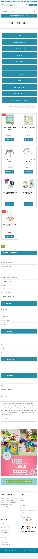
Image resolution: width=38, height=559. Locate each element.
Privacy (22, 503)
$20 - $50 (5, 313)
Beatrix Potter (4, 393)
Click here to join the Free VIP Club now (19, 481)
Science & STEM (19, 74)
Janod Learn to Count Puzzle (28, 160)
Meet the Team (5, 530)
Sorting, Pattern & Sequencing (19, 68)
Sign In (26, 556)
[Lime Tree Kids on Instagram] (30, 519)
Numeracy (19, 61)
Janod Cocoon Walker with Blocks (9, 225)
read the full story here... (7, 509)
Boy (4, 365)
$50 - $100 (5, 316)
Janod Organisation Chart (10, 128)
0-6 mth (5, 337)
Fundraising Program (25, 517)
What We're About (6, 527)
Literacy (19, 55)
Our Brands (4, 532)
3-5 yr (4, 348)
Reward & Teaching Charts (19, 100)
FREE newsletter (5, 544)
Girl (4, 368)
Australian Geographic (6, 389)
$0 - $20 (5, 309)
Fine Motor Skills (19, 87)
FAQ (21, 498)
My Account (11, 556)
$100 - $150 (6, 320)
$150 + (4, 324)
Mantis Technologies (31, 551)
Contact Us (23, 500)
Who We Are (4, 525)
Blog (2, 523)
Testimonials (4, 535)
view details (9, 139)
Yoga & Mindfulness (19, 42)
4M (2, 381)
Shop (34, 5)
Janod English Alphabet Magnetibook (10, 192)
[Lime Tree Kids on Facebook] (26, 519)
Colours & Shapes (19, 93)
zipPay (22, 515)
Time (19, 81)
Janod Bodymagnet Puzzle (28, 192)
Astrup (3, 385)
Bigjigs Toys (4, 396)
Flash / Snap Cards (19, 48)
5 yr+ (4, 352)
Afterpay (22, 512)
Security (22, 505)
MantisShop (26, 553)
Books (19, 36)
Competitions (4, 542)
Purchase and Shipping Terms (28, 510)
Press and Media (5, 539)
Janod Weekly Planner (28, 127)
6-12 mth (5, 341)
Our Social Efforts (5, 537)
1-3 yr (4, 344)
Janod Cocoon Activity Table (10, 160)
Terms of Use (23, 507)
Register (19, 556)
